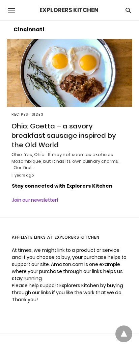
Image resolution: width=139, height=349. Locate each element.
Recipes (19, 114)
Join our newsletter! (35, 200)
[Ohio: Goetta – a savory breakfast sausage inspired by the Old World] (69, 73)
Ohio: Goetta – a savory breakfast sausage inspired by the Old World (63, 135)
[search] (128, 10)
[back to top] (123, 333)
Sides (38, 114)
